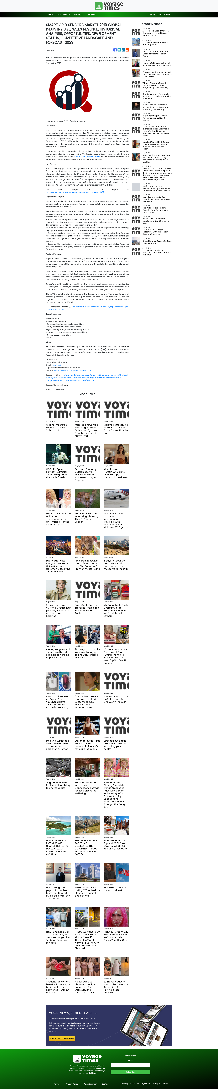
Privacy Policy (72, 1084)
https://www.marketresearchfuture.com (72, 370)
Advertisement (90, 1084)
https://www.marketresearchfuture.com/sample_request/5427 (75, 192)
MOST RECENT (63, 14)
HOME (50, 14)
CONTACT (91, 14)
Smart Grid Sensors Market (87, 156)
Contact (105, 1084)
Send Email (56, 365)
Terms (56, 1084)
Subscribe (130, 1072)
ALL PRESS (78, 14)
